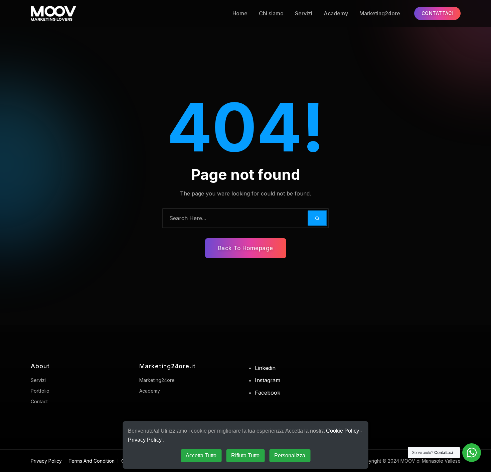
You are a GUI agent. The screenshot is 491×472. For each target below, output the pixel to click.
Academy (336, 13)
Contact (39, 401)
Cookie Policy (343, 431)
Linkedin (265, 368)
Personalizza (289, 455)
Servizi (303, 13)
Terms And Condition (91, 461)
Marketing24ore (379, 13)
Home (240, 13)
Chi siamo (271, 13)
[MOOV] (67, 13)
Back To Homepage (245, 248)
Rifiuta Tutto (245, 455)
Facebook (267, 392)
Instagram (267, 380)
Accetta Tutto (201, 455)
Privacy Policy (46, 461)
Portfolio (40, 391)
